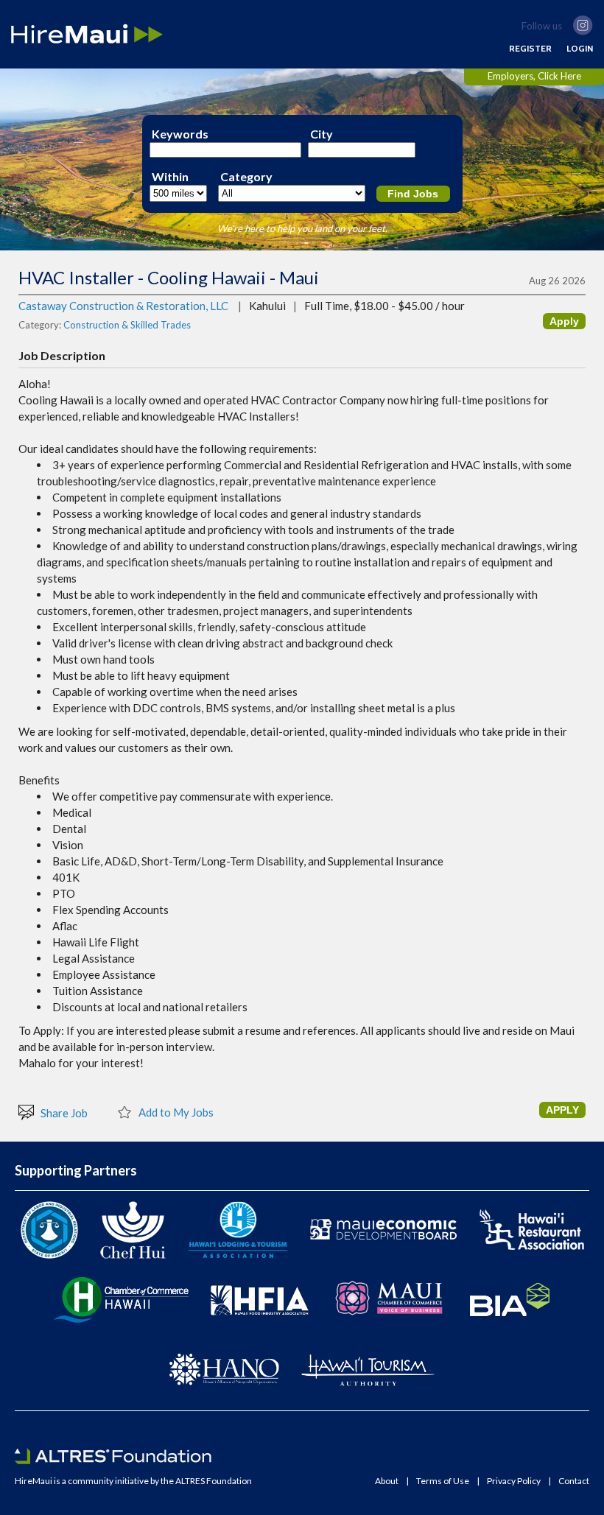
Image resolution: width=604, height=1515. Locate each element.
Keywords (180, 134)
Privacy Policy (514, 1481)
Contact (573, 1481)
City (321, 134)
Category (246, 177)
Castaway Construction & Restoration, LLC (123, 305)
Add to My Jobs (175, 1112)
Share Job (63, 1112)
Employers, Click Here (534, 76)
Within (170, 177)
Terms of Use (442, 1481)
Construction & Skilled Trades (127, 325)
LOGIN (579, 48)
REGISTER (530, 48)
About (386, 1481)
